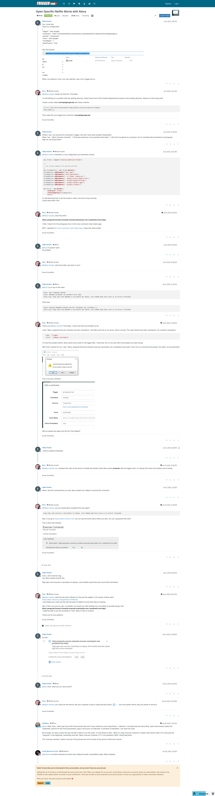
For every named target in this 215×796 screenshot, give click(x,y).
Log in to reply (164, 15)
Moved (40, 15)
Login (47, 783)
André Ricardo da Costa (50, 751)
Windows (49, 15)
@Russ (56, 244)
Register (40, 783)
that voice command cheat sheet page (68, 228)
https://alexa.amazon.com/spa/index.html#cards (60, 600)
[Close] (177, 768)
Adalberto (45, 723)
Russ (44, 91)
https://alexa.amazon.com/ (65, 519)
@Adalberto (65, 751)
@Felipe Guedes (53, 91)
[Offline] (38, 23)
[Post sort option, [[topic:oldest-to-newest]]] (155, 15)
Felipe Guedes (47, 21)
